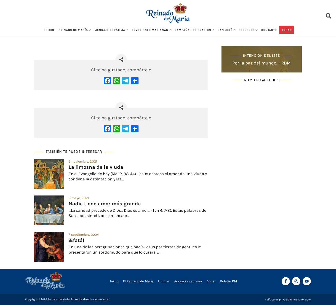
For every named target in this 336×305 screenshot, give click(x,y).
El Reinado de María (138, 281)
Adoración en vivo (188, 281)
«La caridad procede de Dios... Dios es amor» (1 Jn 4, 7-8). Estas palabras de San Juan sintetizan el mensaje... (137, 213)
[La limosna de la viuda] (49, 174)
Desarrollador (302, 299)
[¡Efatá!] (49, 247)
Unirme (164, 281)
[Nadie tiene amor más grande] (49, 210)
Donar (286, 30)
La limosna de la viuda (96, 167)
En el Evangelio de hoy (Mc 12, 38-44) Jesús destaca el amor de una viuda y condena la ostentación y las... (138, 176)
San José (225, 30)
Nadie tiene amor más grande (105, 204)
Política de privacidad (279, 299)
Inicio (49, 30)
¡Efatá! (76, 240)
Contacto (269, 30)
